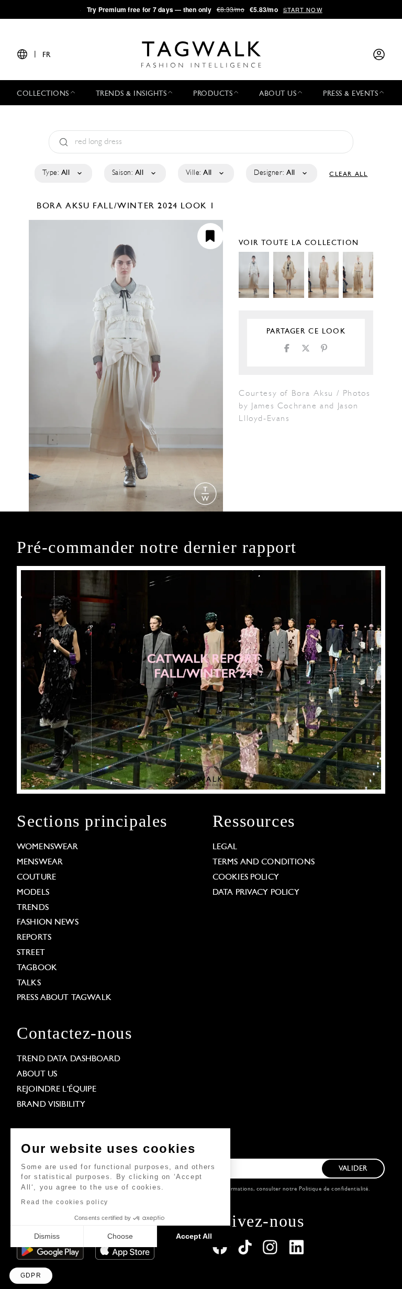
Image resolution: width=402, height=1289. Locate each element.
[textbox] (62, 173)
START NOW (302, 9)
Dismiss (47, 1236)
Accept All (194, 1236)
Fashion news (48, 922)
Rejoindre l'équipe (56, 1089)
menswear (40, 862)
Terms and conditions (264, 862)
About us (37, 1074)
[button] (30, 1276)
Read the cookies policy (64, 1202)
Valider (353, 1169)
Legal (225, 847)
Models (33, 892)
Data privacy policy (256, 892)
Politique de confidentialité (333, 1189)
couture (36, 877)
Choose (120, 1236)
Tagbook (37, 968)
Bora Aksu (65, 206)
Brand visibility (51, 1105)
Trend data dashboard (68, 1059)
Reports (34, 938)
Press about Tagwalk (64, 998)
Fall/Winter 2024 (135, 206)
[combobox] (62, 173)
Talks (29, 983)
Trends (33, 908)
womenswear (48, 847)
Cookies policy (246, 877)
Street (31, 953)
